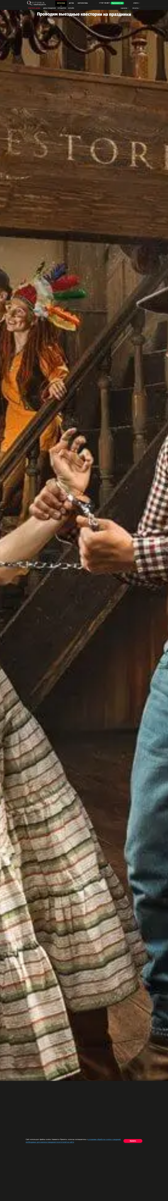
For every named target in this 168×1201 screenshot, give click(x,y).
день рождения (49, 8)
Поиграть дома (34, 8)
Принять (133, 1141)
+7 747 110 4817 (104, 3)
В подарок (62, 8)
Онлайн (71, 8)
